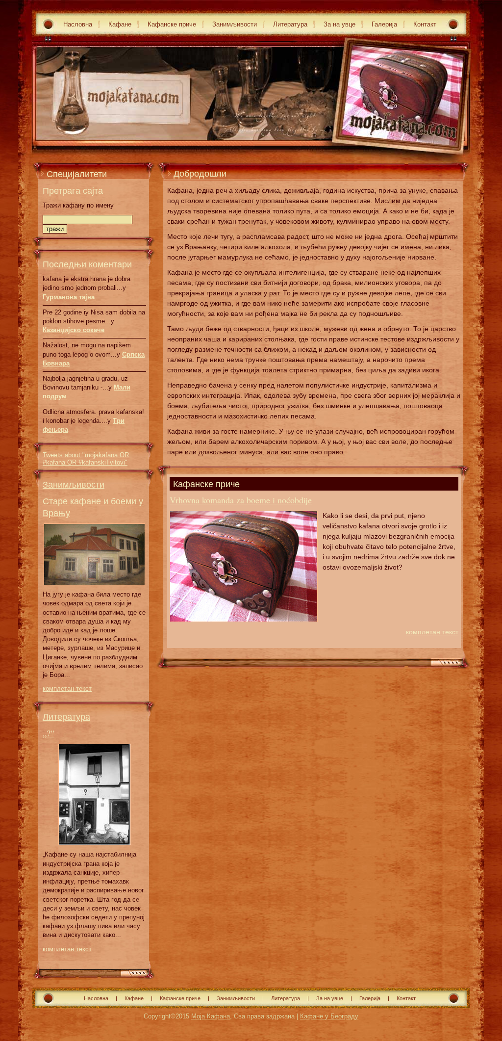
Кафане (119, 24)
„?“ (48, 733)
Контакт (424, 24)
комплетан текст (67, 688)
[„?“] (94, 848)
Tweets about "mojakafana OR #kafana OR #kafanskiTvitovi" (86, 458)
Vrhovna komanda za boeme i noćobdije (241, 500)
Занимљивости (234, 24)
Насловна (77, 24)
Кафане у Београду (329, 1016)
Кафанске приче (172, 24)
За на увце (339, 24)
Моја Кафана (210, 1016)
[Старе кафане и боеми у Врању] (94, 588)
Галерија (384, 24)
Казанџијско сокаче (73, 330)
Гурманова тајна (69, 297)
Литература (290, 24)
